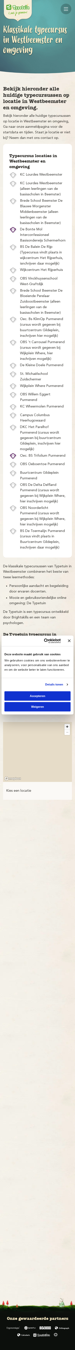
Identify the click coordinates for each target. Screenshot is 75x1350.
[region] (37, 752)
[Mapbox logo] (12, 778)
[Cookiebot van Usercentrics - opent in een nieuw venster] (45, 640)
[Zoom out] (67, 732)
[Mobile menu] (66, 9)
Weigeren (37, 706)
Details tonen (54, 684)
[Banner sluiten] (69, 641)
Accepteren (37, 696)
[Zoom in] (67, 726)
